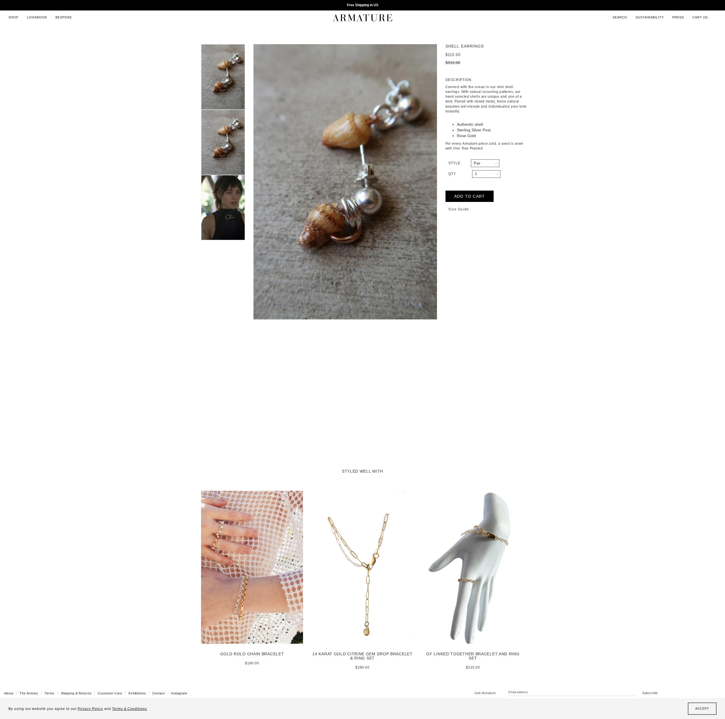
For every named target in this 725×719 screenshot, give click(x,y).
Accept (702, 708)
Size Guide (458, 209)
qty (452, 174)
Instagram (179, 693)
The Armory (29, 693)
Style (454, 163)
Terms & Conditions (129, 709)
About (8, 693)
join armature (485, 693)
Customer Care (110, 693)
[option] (345, 181)
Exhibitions (137, 693)
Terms (49, 693)
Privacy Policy (90, 709)
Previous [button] (249, 182)
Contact (158, 693)
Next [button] (441, 182)
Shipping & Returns (76, 693)
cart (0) (700, 17)
